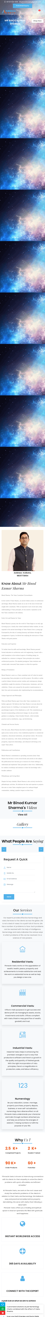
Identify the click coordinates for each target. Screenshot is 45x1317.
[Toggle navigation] (42, 12)
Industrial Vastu (22, 1048)
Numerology (22, 1098)
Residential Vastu (22, 961)
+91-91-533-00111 (12, 2)
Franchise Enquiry (22, 6)
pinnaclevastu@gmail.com (31, 2)
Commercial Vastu (22, 1005)
